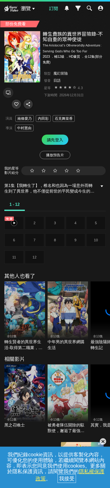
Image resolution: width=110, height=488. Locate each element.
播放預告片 (55, 155)
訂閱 (53, 8)
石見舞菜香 (64, 118)
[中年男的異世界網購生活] (68, 316)
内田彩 (43, 118)
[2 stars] (43, 170)
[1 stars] (32, 170)
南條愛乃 (24, 118)
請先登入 (55, 140)
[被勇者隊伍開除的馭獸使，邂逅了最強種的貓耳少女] (68, 399)
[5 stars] (78, 170)
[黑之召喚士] (24, 396)
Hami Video (11, 9)
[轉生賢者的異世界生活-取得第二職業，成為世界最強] (24, 316)
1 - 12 (14, 204)
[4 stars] (66, 170)
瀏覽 (26, 8)
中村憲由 (24, 128)
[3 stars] (55, 170)
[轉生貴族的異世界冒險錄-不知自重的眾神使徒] (16, 104)
